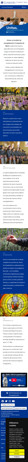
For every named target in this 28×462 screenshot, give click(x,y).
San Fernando (4, 439)
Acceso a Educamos (7, 7)
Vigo (2, 447)
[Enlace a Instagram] (9, 401)
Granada (3, 432)
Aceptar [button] (17, 450)
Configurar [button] (17, 456)
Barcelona (3, 430)
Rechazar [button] (16, 453)
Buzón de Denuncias (7, 408)
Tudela (3, 443)
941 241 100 (6, 416)
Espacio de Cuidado (20, 408)
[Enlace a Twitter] (6, 401)
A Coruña (3, 428)
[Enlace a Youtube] (13, 401)
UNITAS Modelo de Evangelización (14, 394)
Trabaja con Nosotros (8, 405)
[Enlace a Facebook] (2, 401)
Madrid (3, 435)
